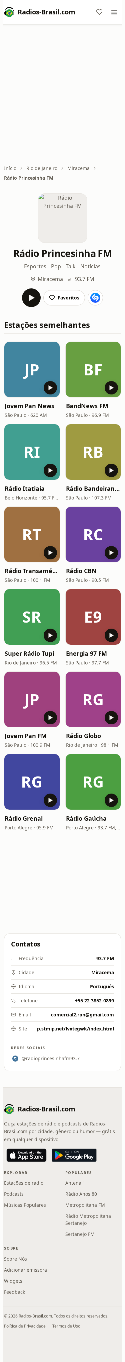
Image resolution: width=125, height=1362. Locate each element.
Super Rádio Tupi (29, 653)
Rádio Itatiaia (25, 488)
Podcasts (14, 1194)
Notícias (90, 266)
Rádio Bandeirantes (93, 488)
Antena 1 (75, 1183)
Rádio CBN (81, 571)
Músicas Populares (25, 1205)
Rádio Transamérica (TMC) (32, 571)
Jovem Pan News (29, 406)
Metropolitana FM (85, 1205)
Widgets (13, 1281)
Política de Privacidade (25, 1326)
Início (10, 168)
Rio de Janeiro (41, 168)
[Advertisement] (62, 95)
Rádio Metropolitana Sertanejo (88, 1219)
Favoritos (68, 297)
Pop (56, 266)
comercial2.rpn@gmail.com (82, 1014)
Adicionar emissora (25, 1270)
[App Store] (26, 1155)
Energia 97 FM (86, 653)
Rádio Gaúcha (86, 818)
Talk (71, 266)
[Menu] (114, 12)
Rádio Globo (83, 736)
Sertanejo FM (80, 1234)
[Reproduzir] (31, 297)
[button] (32, 370)
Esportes (35, 266)
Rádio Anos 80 (81, 1194)
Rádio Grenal (24, 818)
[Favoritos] (99, 12)
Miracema (78, 168)
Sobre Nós (15, 1259)
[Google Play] (74, 1155)
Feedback (14, 1292)
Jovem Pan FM (26, 736)
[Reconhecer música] (95, 297)
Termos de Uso (66, 1326)
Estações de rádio (23, 1183)
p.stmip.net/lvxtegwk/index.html (75, 1028)
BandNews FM (87, 406)
